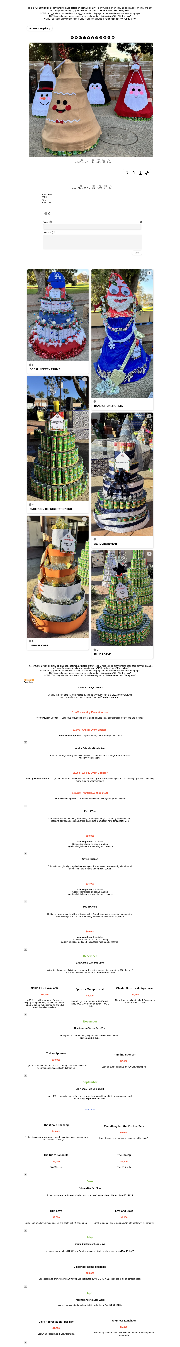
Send (137, 253)
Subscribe (29, 680)
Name (45, 222)
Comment (47, 232)
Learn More (90, 1109)
